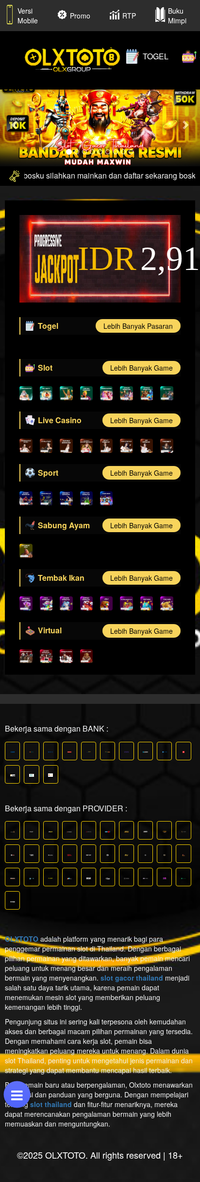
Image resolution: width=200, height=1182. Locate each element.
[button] (15, 124)
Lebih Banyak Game (141, 368)
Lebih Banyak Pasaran (138, 326)
